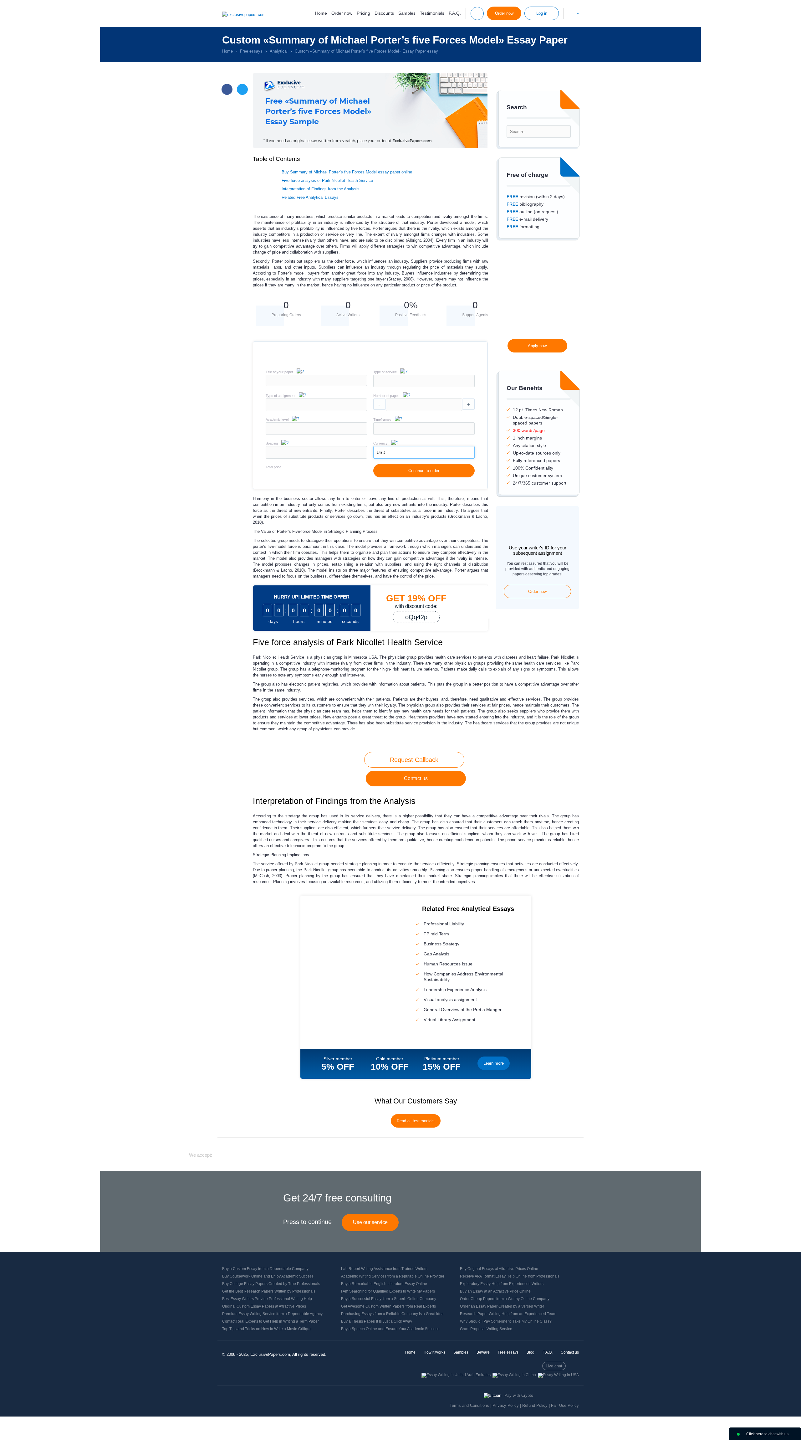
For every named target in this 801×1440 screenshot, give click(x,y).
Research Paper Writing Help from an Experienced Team (508, 1314)
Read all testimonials (416, 1121)
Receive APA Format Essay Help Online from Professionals (509, 1276)
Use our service (370, 1222)
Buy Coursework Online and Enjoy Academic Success (268, 1276)
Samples (407, 13)
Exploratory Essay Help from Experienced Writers (501, 1284)
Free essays (508, 1352)
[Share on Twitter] (242, 89)
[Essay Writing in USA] (558, 1375)
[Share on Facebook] (227, 89)
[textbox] (424, 381)
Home (321, 13)
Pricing (363, 13)
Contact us (416, 778)
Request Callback (414, 759)
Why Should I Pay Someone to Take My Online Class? (506, 1321)
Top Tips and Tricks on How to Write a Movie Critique (267, 1329)
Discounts (384, 13)
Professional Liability (444, 923)
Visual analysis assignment (450, 999)
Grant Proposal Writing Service (486, 1329)
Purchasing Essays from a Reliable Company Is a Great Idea (392, 1314)
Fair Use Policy (565, 1405)
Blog (530, 1352)
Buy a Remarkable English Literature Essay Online (384, 1284)
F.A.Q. (455, 13)
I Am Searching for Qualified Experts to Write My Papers (388, 1291)
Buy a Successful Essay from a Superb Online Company (388, 1299)
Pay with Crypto (518, 1395)
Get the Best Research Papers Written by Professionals (268, 1291)
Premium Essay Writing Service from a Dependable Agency (272, 1314)
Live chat (554, 1366)
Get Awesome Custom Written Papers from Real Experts (388, 1306)
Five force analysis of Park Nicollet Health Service (327, 180)
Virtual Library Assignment (449, 1019)
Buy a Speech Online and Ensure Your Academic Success (390, 1329)
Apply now (537, 345)
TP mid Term (436, 933)
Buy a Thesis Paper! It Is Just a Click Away (376, 1321)
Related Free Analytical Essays (310, 197)
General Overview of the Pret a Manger (463, 1009)
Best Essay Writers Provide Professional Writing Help (267, 1299)
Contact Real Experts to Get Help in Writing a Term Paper (270, 1321)
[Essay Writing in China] (514, 1375)
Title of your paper (279, 372)
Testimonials (432, 13)
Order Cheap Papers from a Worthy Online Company (504, 1299)
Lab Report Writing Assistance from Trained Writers (384, 1269)
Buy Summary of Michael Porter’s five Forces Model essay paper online (347, 172)
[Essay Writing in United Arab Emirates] (456, 1375)
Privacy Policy (505, 1405)
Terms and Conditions (469, 1405)
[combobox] (424, 385)
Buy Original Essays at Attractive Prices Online (499, 1269)
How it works (434, 1352)
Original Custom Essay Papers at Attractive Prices (264, 1306)
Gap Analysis (436, 953)
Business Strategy (441, 943)
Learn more (493, 1063)
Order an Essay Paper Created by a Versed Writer (502, 1306)
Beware (483, 1352)
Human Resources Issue (448, 963)
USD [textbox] (381, 452)
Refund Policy (535, 1405)
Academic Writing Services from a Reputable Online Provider (392, 1276)
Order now (341, 13)
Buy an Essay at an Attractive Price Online (495, 1291)
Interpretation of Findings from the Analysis (321, 189)
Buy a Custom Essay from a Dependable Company (265, 1269)
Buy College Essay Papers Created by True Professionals (271, 1284)
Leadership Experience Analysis (455, 989)
